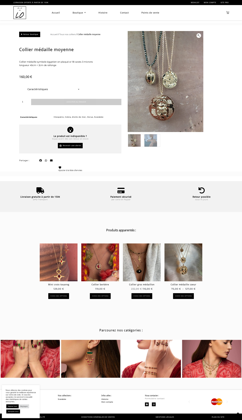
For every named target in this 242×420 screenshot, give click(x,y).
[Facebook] (147, 404)
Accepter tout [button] (13, 411)
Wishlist (195, 3)
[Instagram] (154, 404)
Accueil (56, 12)
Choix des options (58, 296)
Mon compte (210, 3)
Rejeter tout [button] (12, 406)
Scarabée (62, 399)
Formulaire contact (155, 398)
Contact (124, 12)
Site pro (225, 3)
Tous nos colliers (67, 34)
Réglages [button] (24, 406)
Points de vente (150, 12)
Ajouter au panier (76, 102)
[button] (41, 161)
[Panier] (227, 12)
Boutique (78, 12)
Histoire (103, 12)
